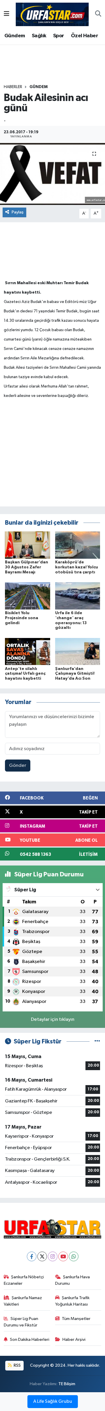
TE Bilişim (66, 1384)
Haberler (13, 87)
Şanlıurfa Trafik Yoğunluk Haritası (72, 1301)
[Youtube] (63, 1256)
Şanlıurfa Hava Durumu (72, 1280)
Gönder (17, 765)
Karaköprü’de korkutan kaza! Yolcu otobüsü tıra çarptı (76, 567)
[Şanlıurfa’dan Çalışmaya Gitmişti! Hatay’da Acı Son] (77, 651)
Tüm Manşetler (76, 1318)
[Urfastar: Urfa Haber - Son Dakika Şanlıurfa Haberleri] (52, 14)
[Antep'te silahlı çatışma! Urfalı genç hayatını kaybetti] (27, 651)
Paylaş (18, 212)
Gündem (14, 35)
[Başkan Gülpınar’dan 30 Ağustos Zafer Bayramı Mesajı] (27, 545)
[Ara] (98, 14)
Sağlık (39, 35)
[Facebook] (31, 1256)
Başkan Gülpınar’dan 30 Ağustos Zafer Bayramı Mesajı (26, 567)
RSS (17, 1365)
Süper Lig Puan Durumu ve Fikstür (21, 1321)
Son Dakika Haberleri (29, 1339)
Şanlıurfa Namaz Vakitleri (23, 1301)
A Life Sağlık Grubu (52, 1401)
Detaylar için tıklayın (52, 1019)
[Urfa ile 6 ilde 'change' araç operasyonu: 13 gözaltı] (77, 595)
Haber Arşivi (73, 1339)
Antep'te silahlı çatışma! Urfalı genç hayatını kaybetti (25, 674)
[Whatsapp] (73, 1256)
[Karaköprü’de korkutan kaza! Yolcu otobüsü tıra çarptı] (77, 545)
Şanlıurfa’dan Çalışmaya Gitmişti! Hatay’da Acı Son (74, 674)
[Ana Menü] (6, 14)
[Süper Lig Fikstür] (97, 1041)
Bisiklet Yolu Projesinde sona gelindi (21, 618)
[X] (42, 1256)
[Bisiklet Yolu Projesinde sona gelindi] (27, 595)
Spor (58, 35)
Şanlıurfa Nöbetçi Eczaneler (24, 1280)
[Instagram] (52, 1256)
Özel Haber (84, 35)
